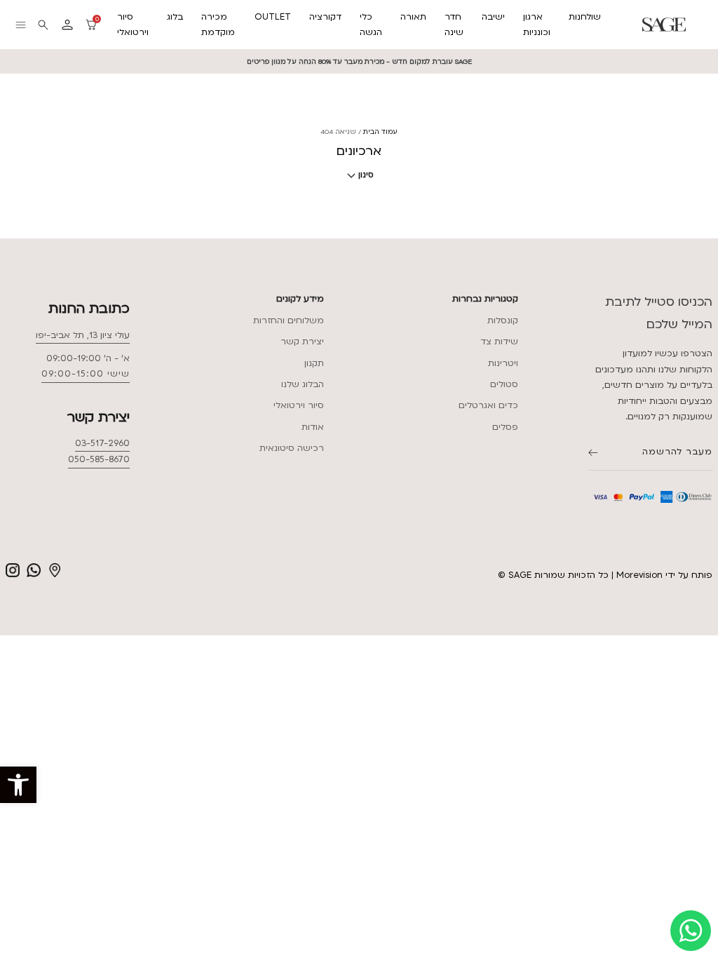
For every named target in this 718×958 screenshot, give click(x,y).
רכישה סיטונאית (291, 448)
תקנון (314, 363)
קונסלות (502, 320)
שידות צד (499, 341)
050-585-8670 (99, 459)
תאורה (413, 16)
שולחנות (585, 16)
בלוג (175, 16)
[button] (18, 785)
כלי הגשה (371, 24)
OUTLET (273, 16)
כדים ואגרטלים (488, 405)
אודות (313, 427)
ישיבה (493, 16)
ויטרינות (503, 363)
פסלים (505, 427)
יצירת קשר (302, 341)
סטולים (504, 384)
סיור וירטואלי (133, 24)
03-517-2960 (102, 443)
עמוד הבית (380, 131)
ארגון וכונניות (536, 24)
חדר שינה (454, 24)
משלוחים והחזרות (288, 320)
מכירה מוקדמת (218, 24)
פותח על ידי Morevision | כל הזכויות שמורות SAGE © (605, 575)
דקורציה (325, 16)
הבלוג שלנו (302, 384)
